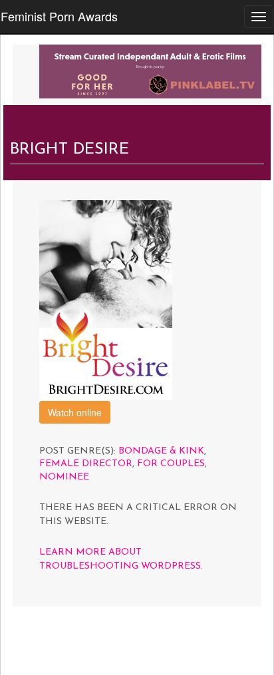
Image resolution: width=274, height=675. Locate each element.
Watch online (75, 412)
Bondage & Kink (161, 451)
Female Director (85, 464)
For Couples (171, 464)
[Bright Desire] (105, 298)
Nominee (64, 477)
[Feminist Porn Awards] (150, 69)
